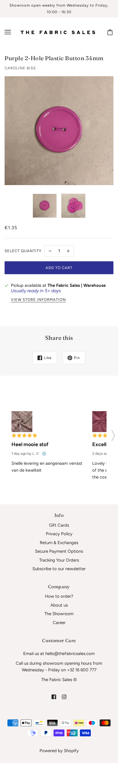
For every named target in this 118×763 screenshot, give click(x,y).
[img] (54, 696)
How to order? (59, 596)
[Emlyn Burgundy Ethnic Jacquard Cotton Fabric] (21, 421)
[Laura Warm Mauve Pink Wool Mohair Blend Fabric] (102, 421)
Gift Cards (59, 525)
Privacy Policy (59, 533)
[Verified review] (44, 453)
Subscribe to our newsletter (59, 568)
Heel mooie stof (29, 444)
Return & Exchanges (59, 542)
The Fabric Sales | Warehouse (77, 285)
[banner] (58, 32)
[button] (113, 434)
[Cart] (111, 32)
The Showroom (59, 613)
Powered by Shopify (59, 750)
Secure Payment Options (59, 551)
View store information (38, 300)
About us (59, 605)
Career (59, 622)
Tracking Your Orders (59, 560)
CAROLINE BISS (20, 68)
